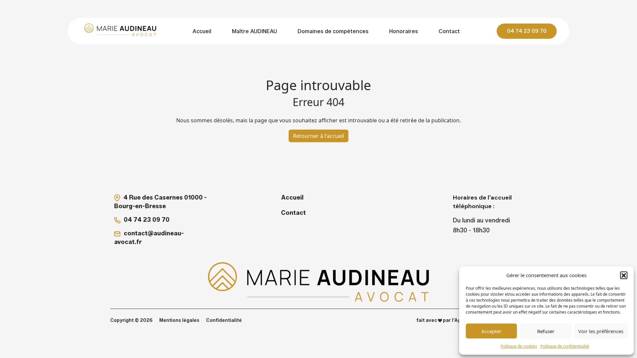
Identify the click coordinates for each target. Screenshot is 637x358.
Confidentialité (224, 320)
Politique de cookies (519, 346)
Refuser (545, 331)
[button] (623, 275)
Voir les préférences (600, 331)
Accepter (491, 331)
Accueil (201, 31)
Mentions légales (179, 320)
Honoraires (403, 31)
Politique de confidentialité (564, 346)
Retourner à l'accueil (318, 136)
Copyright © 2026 (131, 320)
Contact (449, 31)
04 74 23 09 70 (526, 31)
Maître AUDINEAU (254, 31)
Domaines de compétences (333, 31)
